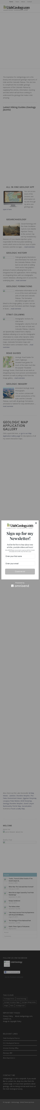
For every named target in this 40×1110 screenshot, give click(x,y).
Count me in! (20, 571)
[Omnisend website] (20, 584)
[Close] (36, 523)
